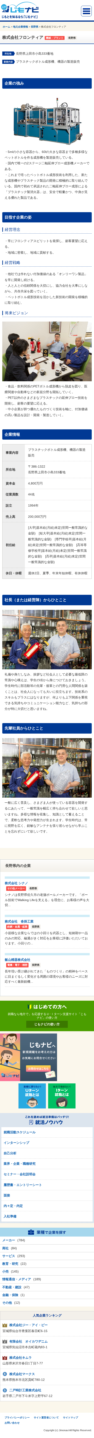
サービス (8, 1256)
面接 (7, 1195)
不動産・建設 (11, 1287)
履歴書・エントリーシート (23, 1185)
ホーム (6, 26)
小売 (5, 1271)
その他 (7, 1302)
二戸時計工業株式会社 (25, 1390)
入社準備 (10, 1216)
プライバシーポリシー (17, 1417)
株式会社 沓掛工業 (19, 921)
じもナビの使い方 (47, 1024)
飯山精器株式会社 (17, 959)
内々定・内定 (13, 1206)
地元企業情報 (20, 26)
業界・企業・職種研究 (20, 1163)
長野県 (34, 26)
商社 (5, 1248)
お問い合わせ (12, 1422)
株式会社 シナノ (16, 883)
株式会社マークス (22, 1374)
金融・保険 (10, 1295)
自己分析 (10, 1153)
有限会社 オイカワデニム (28, 1341)
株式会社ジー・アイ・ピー (28, 1325)
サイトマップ (70, 1417)
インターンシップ (16, 1142)
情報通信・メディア (16, 1279)
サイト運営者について (46, 1417)
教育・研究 (10, 1263)
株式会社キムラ (20, 1357)
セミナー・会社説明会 (20, 1174)
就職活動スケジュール (20, 1132)
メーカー (8, 1240)
